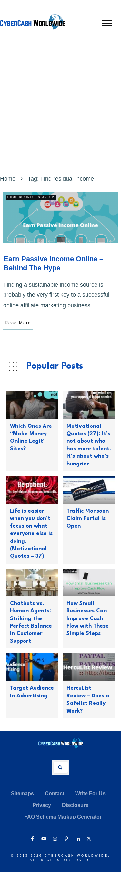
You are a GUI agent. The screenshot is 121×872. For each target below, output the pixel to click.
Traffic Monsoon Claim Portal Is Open (87, 518)
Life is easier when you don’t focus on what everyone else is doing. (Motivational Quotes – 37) (31, 533)
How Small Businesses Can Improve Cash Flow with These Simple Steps (87, 619)
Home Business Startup (30, 197)
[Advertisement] (60, 109)
